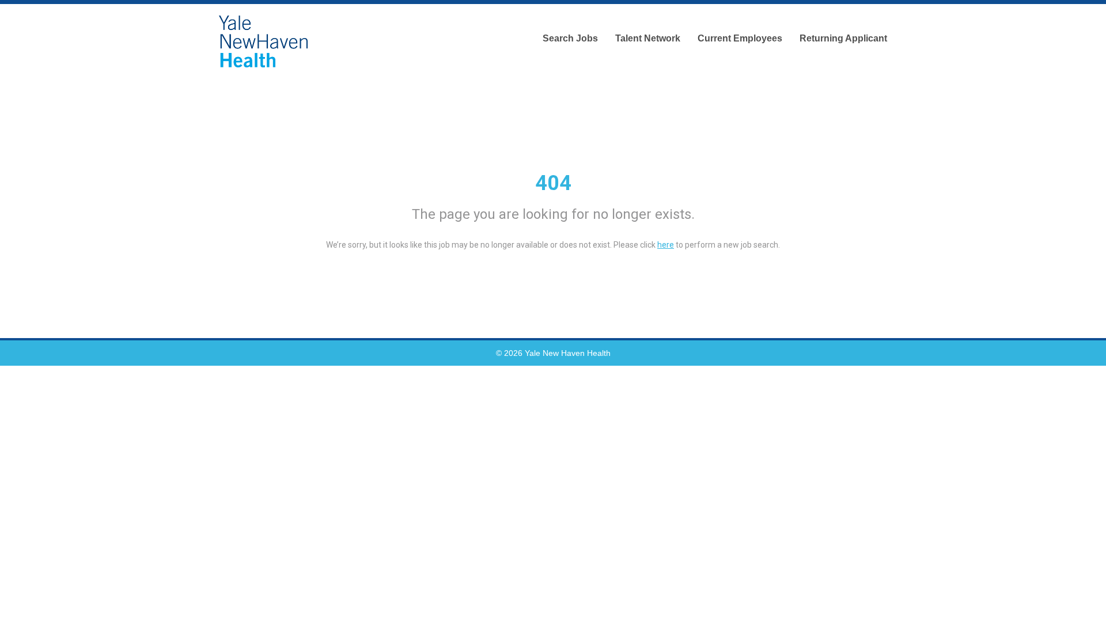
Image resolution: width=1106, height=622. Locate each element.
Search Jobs (570, 38)
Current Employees (740, 38)
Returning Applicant (843, 38)
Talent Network (647, 38)
